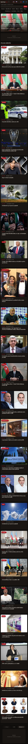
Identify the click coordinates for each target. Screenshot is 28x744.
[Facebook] (23, 2)
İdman (17, 8)
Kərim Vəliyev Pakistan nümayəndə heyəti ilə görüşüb (12, 552)
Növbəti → (21, 727)
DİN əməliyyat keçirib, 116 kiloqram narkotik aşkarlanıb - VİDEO (12, 718)
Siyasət (3, 8)
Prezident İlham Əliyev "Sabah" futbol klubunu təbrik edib (13, 384)
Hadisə (21, 8)
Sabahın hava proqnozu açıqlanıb (10, 205)
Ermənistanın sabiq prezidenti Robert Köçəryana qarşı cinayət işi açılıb (13, 496)
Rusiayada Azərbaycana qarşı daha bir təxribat (13, 66)
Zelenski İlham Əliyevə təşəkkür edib (10, 579)
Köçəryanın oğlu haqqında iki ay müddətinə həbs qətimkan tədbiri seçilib (13, 412)
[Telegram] (26, 2)
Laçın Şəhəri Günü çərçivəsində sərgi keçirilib (13, 440)
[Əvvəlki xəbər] (2, 23)
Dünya (25, 8)
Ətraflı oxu (5, 28)
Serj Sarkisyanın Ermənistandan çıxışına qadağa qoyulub (13, 356)
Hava (18, 11)
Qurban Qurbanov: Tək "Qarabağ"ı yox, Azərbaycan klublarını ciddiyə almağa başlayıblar (14, 328)
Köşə (22, 11)
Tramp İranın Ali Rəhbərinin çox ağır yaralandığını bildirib (14, 234)
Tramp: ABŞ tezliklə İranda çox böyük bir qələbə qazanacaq (13, 262)
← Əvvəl (6, 727)
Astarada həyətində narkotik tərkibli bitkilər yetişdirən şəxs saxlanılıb (12, 608)
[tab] (10, 30)
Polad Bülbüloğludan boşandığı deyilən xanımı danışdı (13, 301)
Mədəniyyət (7, 11)
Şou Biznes (13, 11)
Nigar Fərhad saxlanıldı (7, 177)
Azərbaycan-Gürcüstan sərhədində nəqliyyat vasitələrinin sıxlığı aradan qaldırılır (13, 468)
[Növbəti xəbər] (26, 23)
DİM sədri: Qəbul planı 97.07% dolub (10, 663)
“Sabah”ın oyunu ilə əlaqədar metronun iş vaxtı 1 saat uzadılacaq (13, 636)
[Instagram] (21, 2)
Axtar (25, 6)
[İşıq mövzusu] (9, 2)
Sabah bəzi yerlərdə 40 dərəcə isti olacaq (12, 690)
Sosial (13, 8)
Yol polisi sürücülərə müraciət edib (10, 121)
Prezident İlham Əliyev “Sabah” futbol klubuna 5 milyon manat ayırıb (13, 21)
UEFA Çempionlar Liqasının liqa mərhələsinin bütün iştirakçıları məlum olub (12, 150)
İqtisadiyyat (8, 8)
